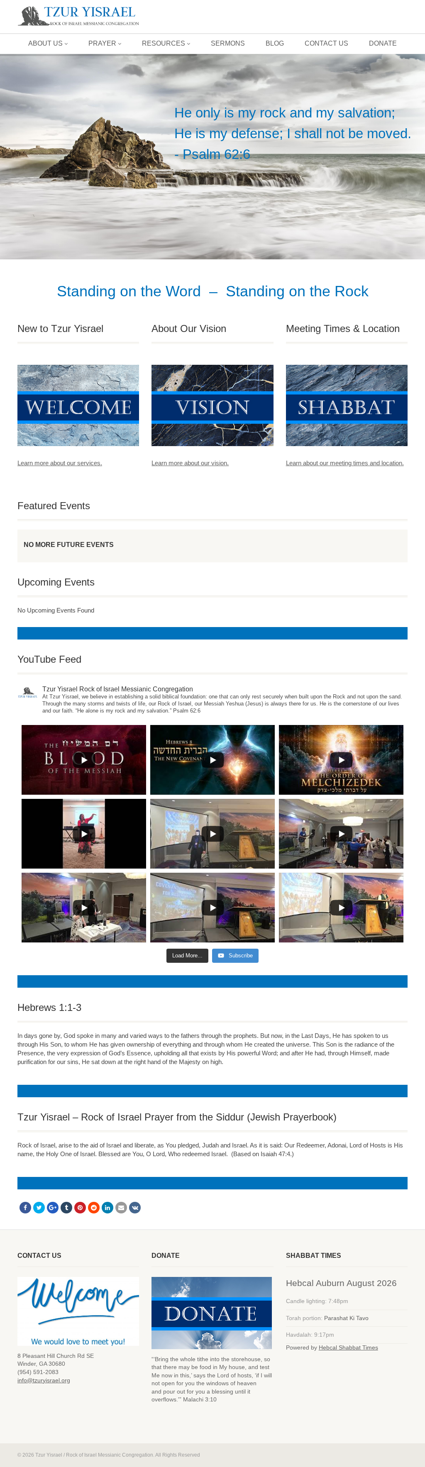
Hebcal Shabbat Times (348, 1347)
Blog (275, 43)
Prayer (102, 43)
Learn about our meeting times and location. (345, 462)
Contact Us (326, 43)
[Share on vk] (135, 1207)
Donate (383, 43)
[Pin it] (80, 1207)
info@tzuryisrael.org (43, 1380)
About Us (45, 43)
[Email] (121, 1207)
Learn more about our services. (59, 462)
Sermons (228, 43)
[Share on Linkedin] (107, 1207)
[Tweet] (39, 1207)
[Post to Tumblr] (66, 1207)
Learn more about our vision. (190, 462)
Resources (163, 43)
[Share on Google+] (53, 1207)
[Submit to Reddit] (94, 1207)
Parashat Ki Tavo (346, 1318)
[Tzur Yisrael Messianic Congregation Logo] (78, 16)
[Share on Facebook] (25, 1207)
